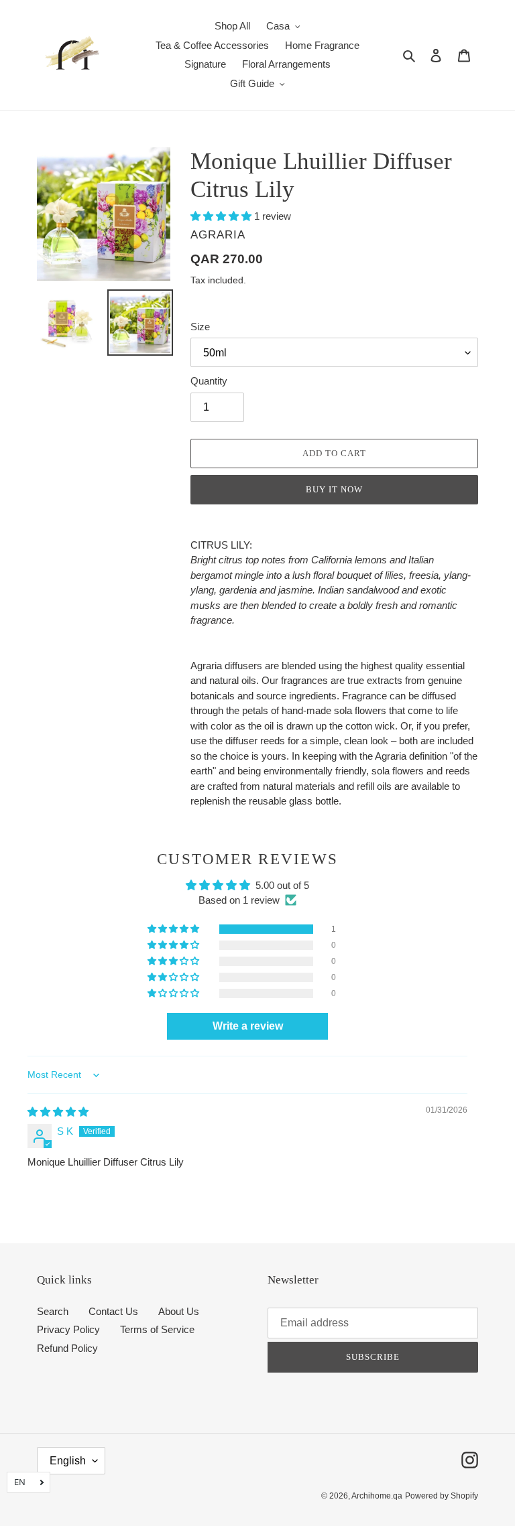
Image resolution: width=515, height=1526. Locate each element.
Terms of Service (157, 1329)
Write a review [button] (248, 1026)
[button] (222, 216)
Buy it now (334, 489)
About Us (178, 1311)
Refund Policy (67, 1348)
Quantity (208, 381)
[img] (58, 1111)
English (68, 1460)
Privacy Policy (68, 1329)
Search (52, 1311)
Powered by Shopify (441, 1496)
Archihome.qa (376, 1496)
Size (200, 326)
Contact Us (113, 1311)
